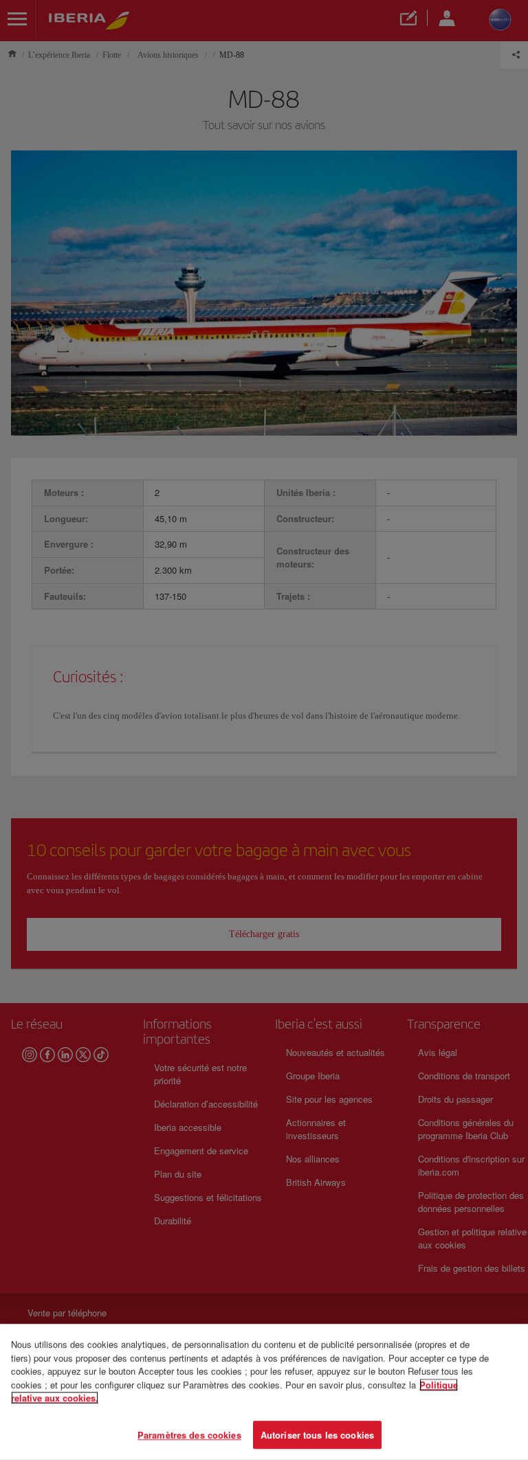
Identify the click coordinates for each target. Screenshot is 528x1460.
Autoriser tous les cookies (317, 1434)
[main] (264, 1392)
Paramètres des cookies (189, 1434)
